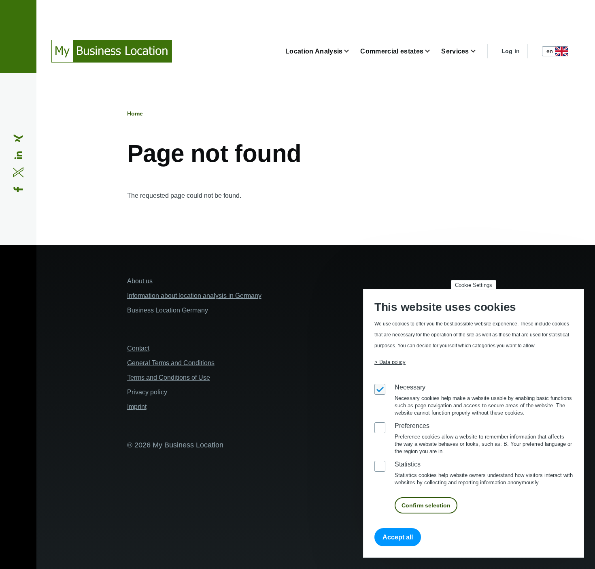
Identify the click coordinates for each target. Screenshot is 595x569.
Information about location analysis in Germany (194, 295)
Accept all (397, 537)
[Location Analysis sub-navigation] (351, 51)
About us (140, 281)
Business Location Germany (167, 310)
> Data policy (390, 362)
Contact (138, 348)
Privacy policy (147, 392)
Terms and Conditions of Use (168, 377)
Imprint (137, 406)
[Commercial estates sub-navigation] (432, 51)
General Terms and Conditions (171, 362)
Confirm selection (426, 506)
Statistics (408, 464)
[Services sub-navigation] (478, 51)
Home (135, 113)
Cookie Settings (473, 285)
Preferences (412, 426)
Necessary (410, 387)
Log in (511, 51)
